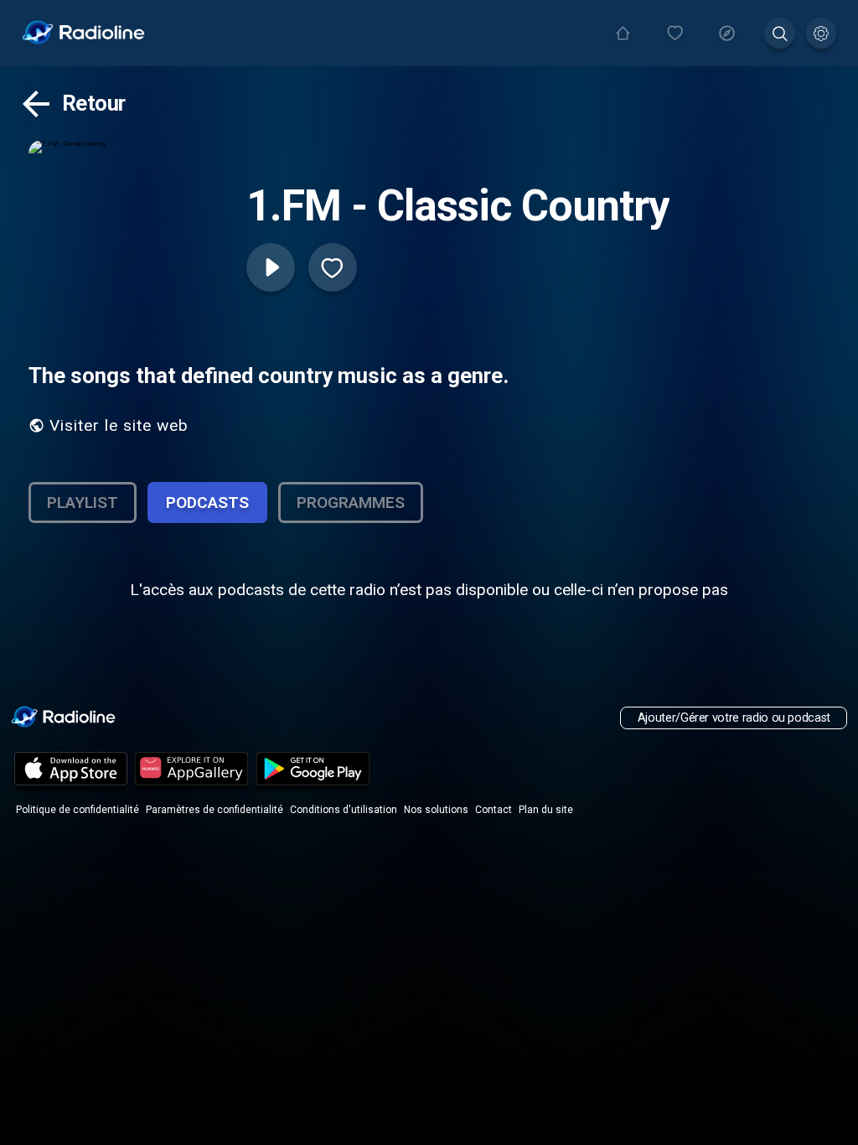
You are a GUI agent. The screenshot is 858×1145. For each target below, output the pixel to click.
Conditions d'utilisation (343, 810)
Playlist (82, 502)
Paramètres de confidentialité (214, 810)
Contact (493, 810)
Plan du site (546, 810)
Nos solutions (436, 810)
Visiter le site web (119, 425)
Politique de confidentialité (77, 810)
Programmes (351, 502)
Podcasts (207, 502)
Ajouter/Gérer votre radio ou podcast (734, 718)
